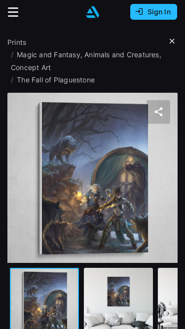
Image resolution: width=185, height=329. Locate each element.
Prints (16, 42)
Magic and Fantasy (48, 54)
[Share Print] (158, 112)
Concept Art (31, 67)
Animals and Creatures (121, 54)
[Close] (172, 41)
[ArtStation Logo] (93, 12)
